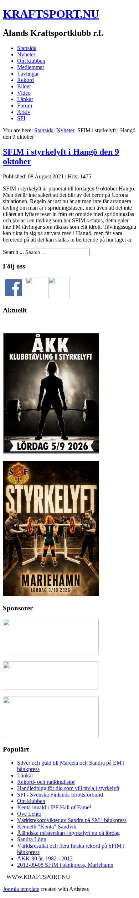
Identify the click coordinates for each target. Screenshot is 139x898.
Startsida (26, 48)
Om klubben (31, 61)
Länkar (25, 99)
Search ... (13, 252)
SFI (21, 118)
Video (24, 93)
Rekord (25, 80)
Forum (24, 105)
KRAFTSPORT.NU (51, 13)
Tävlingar (28, 74)
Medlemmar (30, 67)
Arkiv (23, 112)
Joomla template (21, 889)
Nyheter (26, 54)
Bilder (24, 86)
